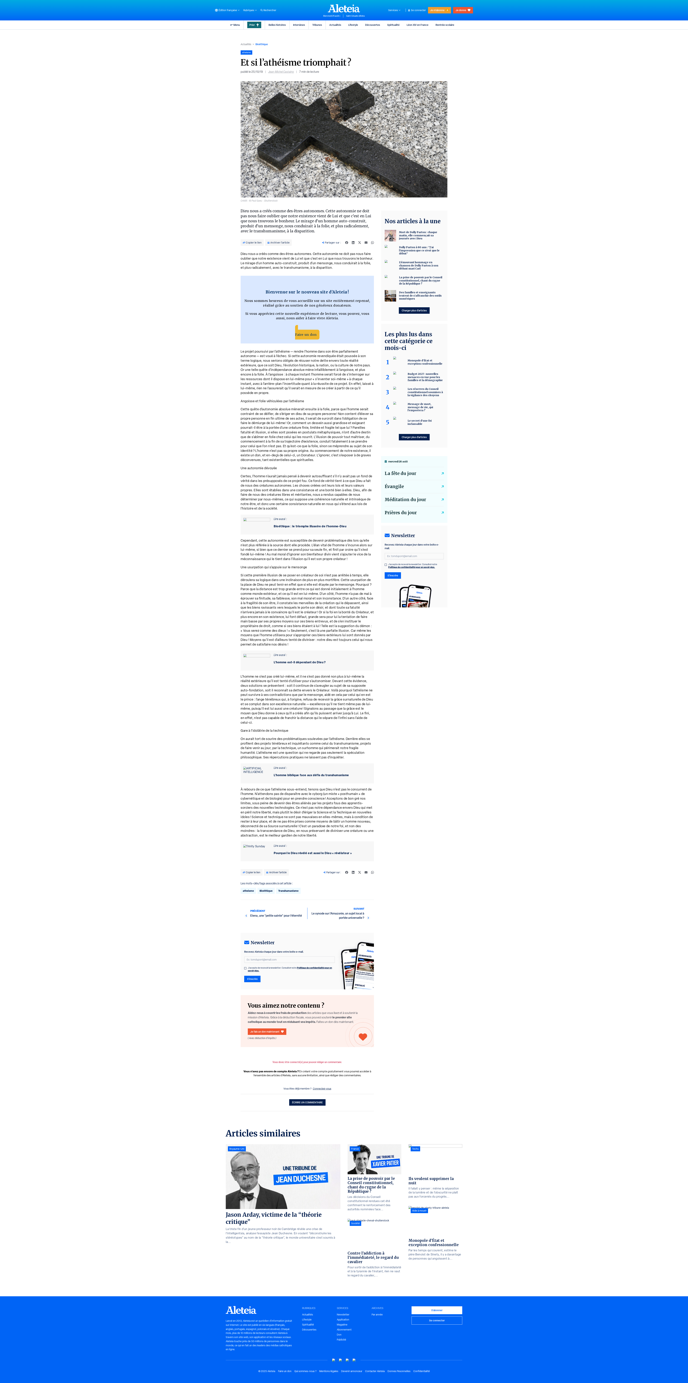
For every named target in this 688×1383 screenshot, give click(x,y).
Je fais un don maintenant (265, 1031)
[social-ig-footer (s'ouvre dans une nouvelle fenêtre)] (354, 1360)
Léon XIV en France (417, 25)
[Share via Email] (366, 242)
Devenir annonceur (351, 1371)
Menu (236, 25)
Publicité (341, 1339)
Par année (377, 1314)
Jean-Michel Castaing (281, 72)
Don (339, 1334)
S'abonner (437, 1310)
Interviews (299, 25)
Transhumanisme (288, 890)
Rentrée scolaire (445, 25)
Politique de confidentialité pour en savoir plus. (411, 567)
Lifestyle (353, 25)
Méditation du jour (405, 499)
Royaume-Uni (236, 1148)
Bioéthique (261, 44)
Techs (415, 1148)
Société (355, 1223)
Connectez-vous (322, 1088)
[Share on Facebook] (346, 242)
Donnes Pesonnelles (399, 1371)
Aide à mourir (419, 1210)
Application (343, 1319)
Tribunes (317, 25)
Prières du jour (401, 512)
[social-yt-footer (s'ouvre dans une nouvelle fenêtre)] (333, 1360)
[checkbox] (245, 968)
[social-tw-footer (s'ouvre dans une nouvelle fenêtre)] (347, 1360)
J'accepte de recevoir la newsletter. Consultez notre (290, 969)
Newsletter (343, 1314)
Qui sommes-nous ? (305, 1371)
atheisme (248, 890)
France (355, 1148)
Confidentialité (421, 1371)
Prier (252, 25)
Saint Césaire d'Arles (355, 16)
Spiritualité (393, 25)
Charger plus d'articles (414, 310)
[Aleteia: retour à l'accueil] (344, 8)
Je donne (461, 10)
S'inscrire (252, 979)
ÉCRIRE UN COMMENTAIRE (307, 1102)
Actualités (335, 25)
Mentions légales (328, 1371)
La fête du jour (400, 473)
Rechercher (269, 10)
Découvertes (372, 25)
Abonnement (344, 1329)
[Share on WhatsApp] (372, 242)
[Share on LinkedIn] (353, 242)
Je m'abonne (437, 10)
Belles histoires (277, 25)
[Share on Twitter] (359, 242)
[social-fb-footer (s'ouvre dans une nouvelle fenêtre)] (340, 1360)
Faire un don (306, 335)
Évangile (394, 486)
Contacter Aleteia (375, 1371)
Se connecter (418, 10)
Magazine (342, 1324)
